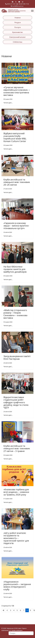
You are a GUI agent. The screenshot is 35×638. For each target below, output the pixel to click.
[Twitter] (16, 2)
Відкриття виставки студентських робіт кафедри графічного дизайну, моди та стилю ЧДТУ (16, 402)
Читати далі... (8, 103)
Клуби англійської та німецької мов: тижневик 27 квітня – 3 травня (17, 448)
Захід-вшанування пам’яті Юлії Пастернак (17, 357)
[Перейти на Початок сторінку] (3, 610)
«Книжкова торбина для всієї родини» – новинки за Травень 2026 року (16, 492)
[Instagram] (22, 2)
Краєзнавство (17, 32)
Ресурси (17, 22)
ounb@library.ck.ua (17, 6)
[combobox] (21, 633)
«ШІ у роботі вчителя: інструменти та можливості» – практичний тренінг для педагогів (16, 538)
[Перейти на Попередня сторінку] (7, 610)
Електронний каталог (17, 37)
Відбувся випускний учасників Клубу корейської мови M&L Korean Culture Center (15, 137)
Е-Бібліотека (17, 42)
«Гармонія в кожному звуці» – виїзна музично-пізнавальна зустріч (16, 226)
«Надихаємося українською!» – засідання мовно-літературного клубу (17, 585)
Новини (18, 18)
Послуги (17, 27)
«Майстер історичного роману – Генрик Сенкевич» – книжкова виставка (15, 314)
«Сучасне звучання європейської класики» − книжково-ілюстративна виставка (17, 91)
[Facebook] (12, 2)
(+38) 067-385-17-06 (23, 4)
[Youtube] (19, 2)
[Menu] (32, 11)
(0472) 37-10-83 (11, 4)
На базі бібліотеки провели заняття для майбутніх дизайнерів (15, 269)
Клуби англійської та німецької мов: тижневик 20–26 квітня (17, 182)
